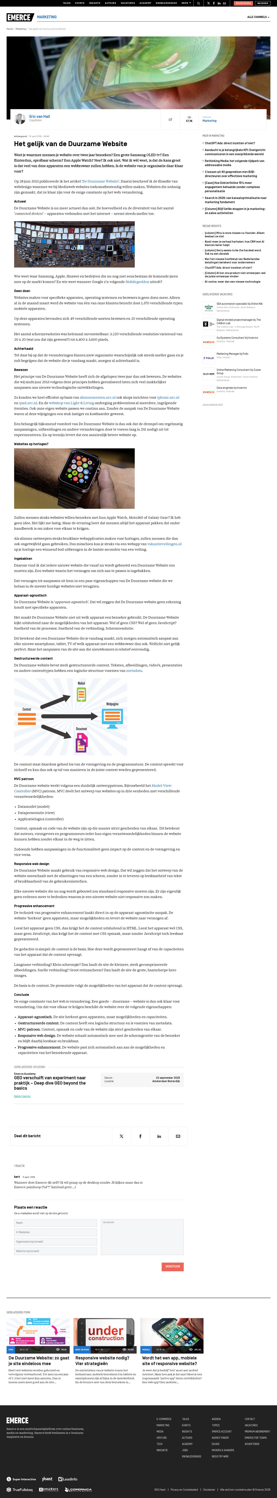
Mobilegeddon (137, 282)
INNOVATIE (162, 1450)
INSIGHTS (187, 1431)
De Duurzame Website (100, 181)
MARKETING (163, 1425)
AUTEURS (187, 1438)
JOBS (185, 1450)
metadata (134, 671)
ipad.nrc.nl (28, 403)
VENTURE (162, 1438)
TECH (159, 1444)
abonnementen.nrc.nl (98, 397)
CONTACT (250, 1419)
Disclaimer (209, 1490)
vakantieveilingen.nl (164, 544)
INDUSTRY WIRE (220, 1456)
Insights (94, 3)
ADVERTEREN (252, 1444)
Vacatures (128, 3)
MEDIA (160, 1431)
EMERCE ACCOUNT (222, 1431)
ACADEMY (187, 1444)
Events (80, 3)
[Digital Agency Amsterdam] (21, 1479)
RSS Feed (160, 1490)
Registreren (243, 3)
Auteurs (110, 3)
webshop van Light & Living (71, 403)
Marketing (21, 29)
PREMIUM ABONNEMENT (257, 1431)
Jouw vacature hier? (213, 404)
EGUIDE (216, 1444)
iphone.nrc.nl (168, 397)
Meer (185, 3)
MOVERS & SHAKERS (223, 1450)
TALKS (185, 1419)
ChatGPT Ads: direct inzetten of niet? (230, 143)
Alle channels (257, 17)
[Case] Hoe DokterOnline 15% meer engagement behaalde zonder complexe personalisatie (232, 187)
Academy (145, 3)
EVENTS (186, 1425)
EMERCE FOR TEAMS (256, 1438)
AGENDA (216, 1419)
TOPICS (216, 1425)
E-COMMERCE (164, 1419)
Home (10, 29)
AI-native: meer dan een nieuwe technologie (232, 282)
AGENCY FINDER (220, 1438)
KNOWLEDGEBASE (191, 1456)
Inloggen (262, 3)
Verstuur (172, 1266)
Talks (67, 3)
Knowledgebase (166, 3)
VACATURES (251, 1425)
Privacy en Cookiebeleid (184, 1490)
